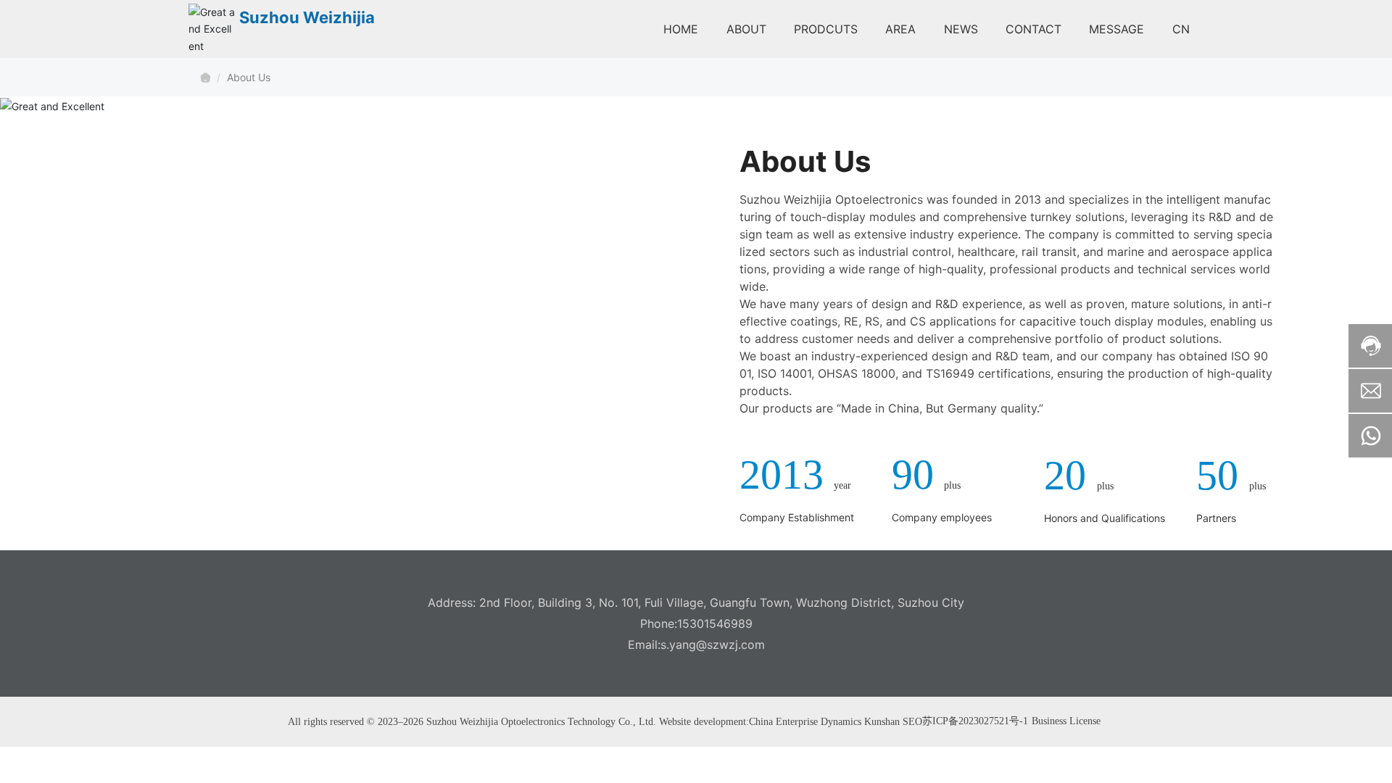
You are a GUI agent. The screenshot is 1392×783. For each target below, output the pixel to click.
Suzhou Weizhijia (307, 17)
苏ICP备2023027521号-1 (975, 721)
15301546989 (715, 623)
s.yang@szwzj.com (712, 644)
